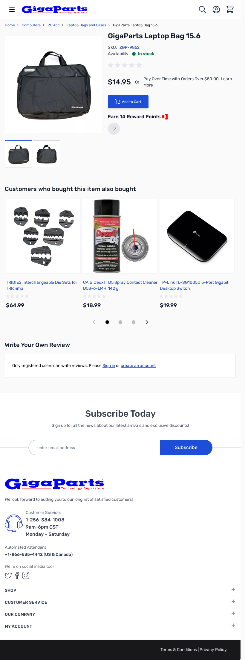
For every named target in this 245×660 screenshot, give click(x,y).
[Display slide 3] (133, 322)
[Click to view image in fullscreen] (53, 84)
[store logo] (54, 9)
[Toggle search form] (202, 9)
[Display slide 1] (107, 322)
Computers (31, 25)
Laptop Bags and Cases (86, 25)
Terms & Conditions (179, 649)
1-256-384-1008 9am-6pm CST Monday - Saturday (48, 527)
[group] (126, 65)
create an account (138, 365)
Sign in (108, 365)
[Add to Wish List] (114, 129)
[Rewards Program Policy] (164, 117)
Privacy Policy (213, 649)
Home (10, 25)
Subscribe (186, 447)
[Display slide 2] (120, 322)
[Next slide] (146, 322)
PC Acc (54, 25)
